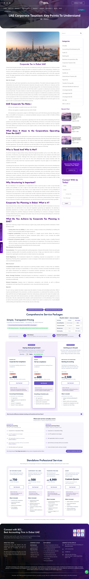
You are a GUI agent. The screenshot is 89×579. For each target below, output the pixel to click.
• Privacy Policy (46, 558)
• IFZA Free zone (33, 550)
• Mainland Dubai (34, 547)
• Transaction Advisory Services (50, 556)
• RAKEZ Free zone (34, 552)
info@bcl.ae (53, 519)
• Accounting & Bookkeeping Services (51, 547)
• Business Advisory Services (49, 554)
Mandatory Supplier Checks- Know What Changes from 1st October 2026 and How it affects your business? (76, 116)
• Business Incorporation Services (50, 545)
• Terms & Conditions (48, 560)
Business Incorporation (70, 59)
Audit (64, 52)
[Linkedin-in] (10, 3)
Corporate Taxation (68, 63)
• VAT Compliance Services (49, 549)
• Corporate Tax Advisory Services (50, 550)
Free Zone (66, 69)
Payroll (65, 80)
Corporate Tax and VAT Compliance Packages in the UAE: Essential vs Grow (76, 139)
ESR (64, 66)
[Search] (81, 33)
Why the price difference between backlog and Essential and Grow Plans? (25, 414)
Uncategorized (67, 90)
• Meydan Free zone (34, 554)
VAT (64, 100)
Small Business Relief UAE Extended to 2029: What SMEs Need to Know (76, 128)
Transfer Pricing (67, 83)
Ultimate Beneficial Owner (70, 86)
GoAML (65, 73)
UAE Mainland (33, 545)
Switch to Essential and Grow (74, 451)
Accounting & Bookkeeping (71, 49)
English (81, 9)
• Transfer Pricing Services (49, 552)
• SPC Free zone (33, 556)
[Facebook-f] (4, 3)
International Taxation (69, 76)
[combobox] (70, 33)
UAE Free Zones (34, 549)
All (64, 46)
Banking (65, 56)
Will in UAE (66, 104)
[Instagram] (7, 3)
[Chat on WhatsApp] (86, 572)
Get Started (19, 383)
